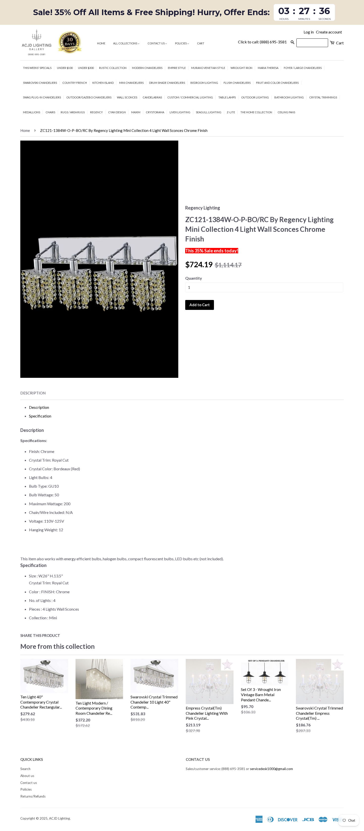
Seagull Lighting (208, 112)
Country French (74, 82)
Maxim (135, 112)
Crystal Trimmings (323, 97)
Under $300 (86, 67)
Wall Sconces (127, 97)
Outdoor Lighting (255, 97)
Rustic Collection (113, 67)
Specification (40, 416)
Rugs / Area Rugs (73, 112)
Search (25, 769)
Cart (200, 43)
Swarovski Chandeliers (40, 82)
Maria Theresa (268, 67)
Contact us (156, 43)
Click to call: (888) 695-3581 (262, 41)
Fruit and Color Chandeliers (277, 82)
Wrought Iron (241, 67)
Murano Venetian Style (208, 67)
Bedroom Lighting (204, 82)
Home (101, 43)
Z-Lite (231, 112)
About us (27, 776)
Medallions (31, 112)
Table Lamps (227, 97)
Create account (329, 32)
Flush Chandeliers (237, 82)
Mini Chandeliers (131, 82)
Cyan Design (117, 112)
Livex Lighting (180, 112)
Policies (181, 43)
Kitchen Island (103, 82)
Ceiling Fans (286, 112)
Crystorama (155, 112)
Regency (96, 112)
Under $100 (65, 67)
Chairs (50, 112)
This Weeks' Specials (37, 67)
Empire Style (177, 67)
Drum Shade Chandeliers (167, 82)
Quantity (193, 278)
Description (33, 393)
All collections (125, 43)
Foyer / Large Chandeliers (303, 67)
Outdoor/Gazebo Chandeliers (88, 97)
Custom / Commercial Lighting (190, 97)
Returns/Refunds (33, 796)
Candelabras (152, 97)
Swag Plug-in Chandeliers (42, 97)
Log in (309, 32)
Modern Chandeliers (147, 67)
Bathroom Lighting (289, 97)
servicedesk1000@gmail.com (271, 769)
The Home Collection (256, 112)
